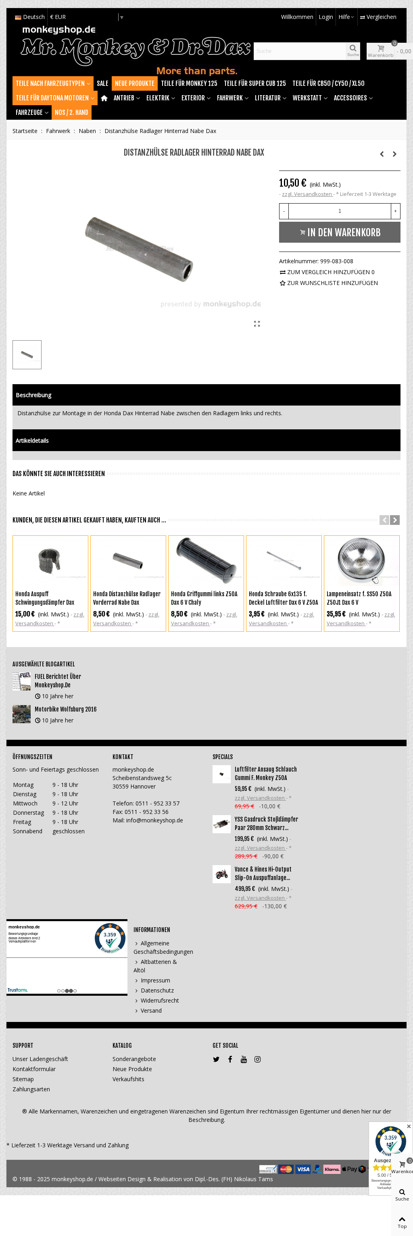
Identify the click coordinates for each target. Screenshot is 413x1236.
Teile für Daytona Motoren (52, 98)
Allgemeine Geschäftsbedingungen (160, 947)
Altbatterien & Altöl (155, 966)
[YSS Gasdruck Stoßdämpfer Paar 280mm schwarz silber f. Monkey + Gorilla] (222, 824)
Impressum (155, 980)
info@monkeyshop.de (154, 820)
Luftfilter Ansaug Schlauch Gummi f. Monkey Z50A (266, 773)
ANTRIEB (124, 98)
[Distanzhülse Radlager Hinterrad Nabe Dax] (257, 324)
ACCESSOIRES (350, 98)
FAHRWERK (230, 98)
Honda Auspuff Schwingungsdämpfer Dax (44, 598)
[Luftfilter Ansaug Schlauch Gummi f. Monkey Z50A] (222, 774)
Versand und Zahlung (101, 1145)
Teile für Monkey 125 (189, 83)
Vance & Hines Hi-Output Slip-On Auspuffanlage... (263, 873)
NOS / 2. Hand (71, 112)
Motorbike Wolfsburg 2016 (66, 709)
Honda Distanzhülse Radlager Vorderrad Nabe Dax (127, 598)
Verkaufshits (128, 1079)
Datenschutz (157, 990)
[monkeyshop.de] (135, 51)
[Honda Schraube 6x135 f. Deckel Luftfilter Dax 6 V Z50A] (283, 561)
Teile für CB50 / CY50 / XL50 (328, 83)
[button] (384, 520)
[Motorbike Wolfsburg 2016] (22, 714)
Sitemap (23, 1079)
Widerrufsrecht (160, 1000)
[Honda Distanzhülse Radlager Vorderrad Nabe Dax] (128, 561)
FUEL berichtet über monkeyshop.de (58, 681)
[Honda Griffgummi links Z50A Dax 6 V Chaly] (206, 561)
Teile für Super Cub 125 (255, 83)
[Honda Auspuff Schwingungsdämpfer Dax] (50, 561)
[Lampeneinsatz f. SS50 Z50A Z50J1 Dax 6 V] (361, 561)
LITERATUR (268, 98)
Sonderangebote (134, 1059)
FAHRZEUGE (29, 112)
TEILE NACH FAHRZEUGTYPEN (50, 83)
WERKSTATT (307, 98)
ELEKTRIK (157, 98)
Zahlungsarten (31, 1089)
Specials (223, 756)
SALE (102, 83)
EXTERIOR (193, 98)
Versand (151, 1010)
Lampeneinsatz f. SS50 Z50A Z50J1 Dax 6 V (359, 598)
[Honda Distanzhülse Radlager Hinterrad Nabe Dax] (381, 154)
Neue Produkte (134, 83)
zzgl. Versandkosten (307, 194)
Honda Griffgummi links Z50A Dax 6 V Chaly (204, 598)
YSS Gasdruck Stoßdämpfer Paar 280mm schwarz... (266, 823)
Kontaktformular (34, 1069)
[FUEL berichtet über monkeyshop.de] (22, 681)
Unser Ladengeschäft (40, 1059)
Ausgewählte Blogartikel (44, 664)
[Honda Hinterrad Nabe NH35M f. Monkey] (394, 154)
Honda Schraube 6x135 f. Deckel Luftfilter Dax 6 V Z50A (283, 598)
